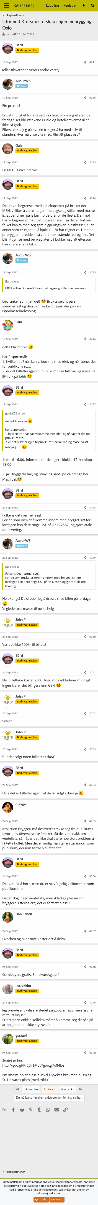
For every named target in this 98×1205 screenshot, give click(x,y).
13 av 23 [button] (49, 1089)
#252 (92, 713)
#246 (92, 339)
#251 (92, 672)
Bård (8, 34)
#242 (92, 98)
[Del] (85, 62)
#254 (92, 785)
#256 (92, 876)
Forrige (33, 1089)
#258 (92, 967)
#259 (92, 1002)
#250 (92, 636)
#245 (92, 272)
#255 (92, 821)
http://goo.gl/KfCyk (17, 1065)
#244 (92, 198)
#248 (92, 507)
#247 (92, 404)
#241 (92, 62)
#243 (92, 162)
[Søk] (92, 5)
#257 (92, 931)
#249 (92, 557)
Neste (65, 1089)
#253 (92, 749)
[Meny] (6, 5)
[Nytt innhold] (83, 5)
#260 (92, 1053)
